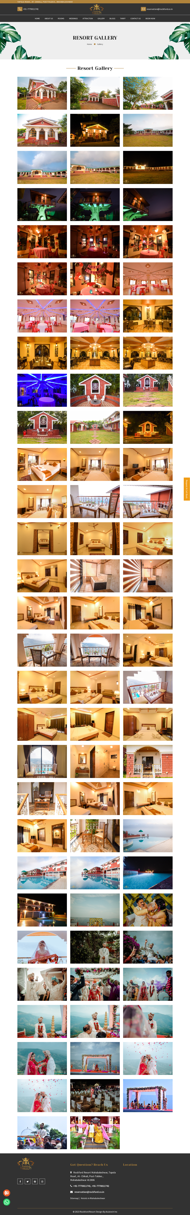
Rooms (61, 18)
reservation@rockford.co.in (160, 9)
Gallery (101, 18)
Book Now (150, 18)
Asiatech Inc (111, 1211)
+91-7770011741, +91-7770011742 (91, 1186)
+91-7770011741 (31, 9)
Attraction (88, 18)
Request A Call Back (186, 489)
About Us (49, 18)
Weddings (73, 18)
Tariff (123, 18)
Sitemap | (74, 1198)
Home (37, 18)
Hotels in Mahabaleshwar (93, 1198)
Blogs (112, 18)
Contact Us (135, 18)
